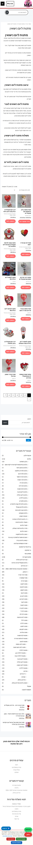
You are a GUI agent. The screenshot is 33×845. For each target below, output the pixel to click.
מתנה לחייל (24, 611)
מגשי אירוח (24, 581)
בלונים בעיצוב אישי (21, 467)
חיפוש (16, 9)
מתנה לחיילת (23, 614)
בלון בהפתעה (23, 461)
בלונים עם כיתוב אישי (21, 510)
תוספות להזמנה (26, 690)
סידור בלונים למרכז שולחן (20, 528)
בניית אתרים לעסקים (25, 547)
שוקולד (29, 686)
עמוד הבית (28, 24)
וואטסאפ (28, 829)
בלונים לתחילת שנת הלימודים (18, 504)
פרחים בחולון (21, 680)
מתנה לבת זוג (23, 599)
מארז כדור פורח (22, 575)
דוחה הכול (11, 839)
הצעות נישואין (23, 516)
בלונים (29, 459)
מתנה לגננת (23, 605)
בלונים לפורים (23, 501)
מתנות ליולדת (23, 650)
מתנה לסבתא (23, 629)
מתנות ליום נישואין (22, 665)
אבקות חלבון (27, 455)
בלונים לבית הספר (22, 477)
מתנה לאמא (23, 590)
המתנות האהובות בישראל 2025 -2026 (16, 569)
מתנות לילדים (23, 668)
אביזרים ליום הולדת (21, 559)
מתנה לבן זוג (23, 596)
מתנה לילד (24, 620)
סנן (28, 440)
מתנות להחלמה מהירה (20, 638)
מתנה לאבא (24, 584)
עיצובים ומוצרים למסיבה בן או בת (17, 537)
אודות (16, 816)
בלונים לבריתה (23, 486)
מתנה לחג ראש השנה (19, 647)
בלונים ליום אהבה (22, 492)
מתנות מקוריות (27, 557)
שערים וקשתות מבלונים (20, 543)
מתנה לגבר (24, 602)
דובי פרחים (24, 566)
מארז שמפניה (23, 578)
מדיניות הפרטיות (7, 836)
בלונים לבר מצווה (22, 480)
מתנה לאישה (23, 587)
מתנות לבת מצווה (22, 635)
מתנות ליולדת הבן (20, 653)
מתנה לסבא (23, 626)
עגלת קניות (16, 770)
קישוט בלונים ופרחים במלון (19, 683)
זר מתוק (25, 572)
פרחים (25, 671)
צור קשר (16, 819)
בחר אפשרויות (24, 221)
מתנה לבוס (24, 593)
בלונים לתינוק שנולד (21, 507)
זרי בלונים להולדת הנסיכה (19, 519)
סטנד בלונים (23, 525)
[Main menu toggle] (2, 4)
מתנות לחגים (23, 641)
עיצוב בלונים (23, 531)
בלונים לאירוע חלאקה (21, 471)
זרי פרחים (22, 674)
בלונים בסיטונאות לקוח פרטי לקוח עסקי (16, 464)
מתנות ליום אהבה (22, 659)
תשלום (17, 772)
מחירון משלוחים (16, 767)
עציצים (23, 677)
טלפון (28, 834)
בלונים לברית (23, 483)
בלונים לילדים (23, 498)
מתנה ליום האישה (22, 617)
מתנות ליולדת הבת (20, 656)
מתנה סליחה (23, 632)
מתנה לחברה (23, 608)
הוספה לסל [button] (10, 221)
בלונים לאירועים (22, 474)
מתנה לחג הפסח (20, 644)
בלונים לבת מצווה (22, 489)
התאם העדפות (16, 842)
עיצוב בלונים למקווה (21, 534)
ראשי (16, 765)
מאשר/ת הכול (21, 839)
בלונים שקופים (23, 513)
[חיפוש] (7, 12)
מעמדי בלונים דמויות (21, 522)
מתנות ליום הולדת (22, 662)
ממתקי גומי (28, 553)
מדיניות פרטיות (16, 814)
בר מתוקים (28, 550)
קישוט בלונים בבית (22, 540)
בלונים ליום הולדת (22, 495)
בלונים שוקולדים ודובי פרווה (19, 563)
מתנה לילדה (23, 623)
